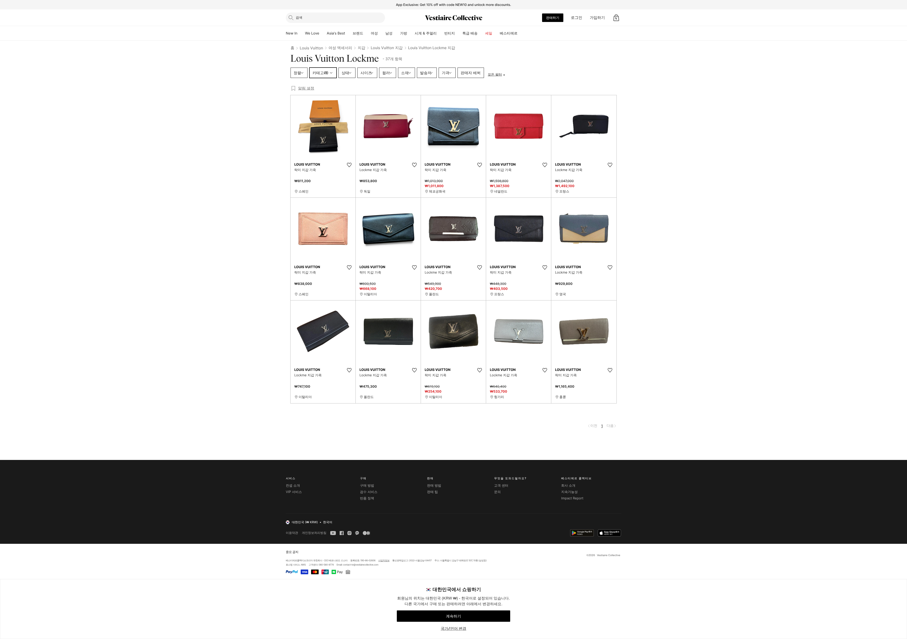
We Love (312, 33)
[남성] (396, 33)
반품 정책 (367, 498)
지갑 (361, 47)
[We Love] (323, 33)
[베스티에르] (521, 33)
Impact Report (572, 498)
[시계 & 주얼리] (440, 33)
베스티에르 (509, 33)
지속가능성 (569, 492)
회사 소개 (568, 486)
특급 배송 (470, 33)
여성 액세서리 (340, 47)
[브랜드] (367, 33)
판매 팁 (432, 492)
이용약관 (292, 533)
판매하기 (552, 17)
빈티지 (449, 33)
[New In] (301, 33)
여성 (374, 33)
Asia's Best (336, 33)
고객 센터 (501, 486)
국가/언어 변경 (453, 628)
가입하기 (597, 17)
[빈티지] (459, 33)
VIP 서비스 (294, 492)
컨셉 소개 (293, 486)
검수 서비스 (368, 492)
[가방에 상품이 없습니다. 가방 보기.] (616, 17)
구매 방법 (367, 486)
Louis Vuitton (311, 48)
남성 (389, 33)
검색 (299, 17)
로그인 (576, 17)
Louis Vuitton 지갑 (386, 47)
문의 (497, 492)
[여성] (382, 33)
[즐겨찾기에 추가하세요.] (349, 165)
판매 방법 (434, 486)
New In (291, 33)
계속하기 (453, 616)
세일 (488, 33)
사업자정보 (384, 560)
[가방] (411, 33)
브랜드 (358, 33)
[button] (616, 17)
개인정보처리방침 (314, 533)
